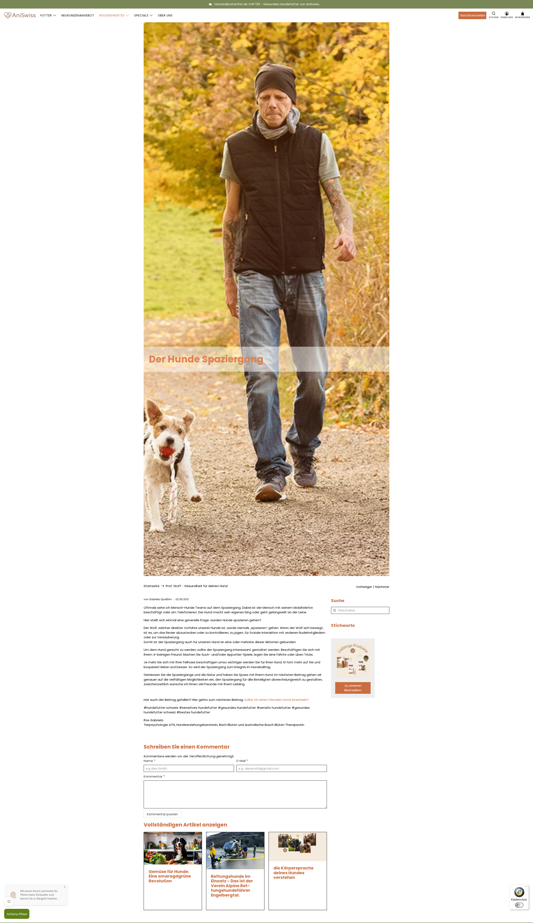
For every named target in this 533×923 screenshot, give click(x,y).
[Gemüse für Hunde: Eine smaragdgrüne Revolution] (173, 848)
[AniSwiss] (20, 15)
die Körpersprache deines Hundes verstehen (293, 872)
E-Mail (242, 761)
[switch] (519, 905)
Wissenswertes (112, 15)
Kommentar (154, 776)
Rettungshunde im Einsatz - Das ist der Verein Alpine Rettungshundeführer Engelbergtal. (232, 885)
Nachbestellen (473, 15)
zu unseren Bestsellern (352, 688)
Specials (141, 15)
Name (149, 761)
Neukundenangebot (77, 15)
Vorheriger (364, 586)
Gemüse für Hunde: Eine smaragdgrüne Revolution (170, 876)
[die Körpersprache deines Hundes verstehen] (298, 846)
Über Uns (165, 15)
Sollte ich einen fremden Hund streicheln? (276, 700)
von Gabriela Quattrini (158, 599)
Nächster (382, 586)
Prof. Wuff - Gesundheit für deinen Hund (197, 585)
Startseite (151, 585)
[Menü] (526, 887)
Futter (46, 15)
